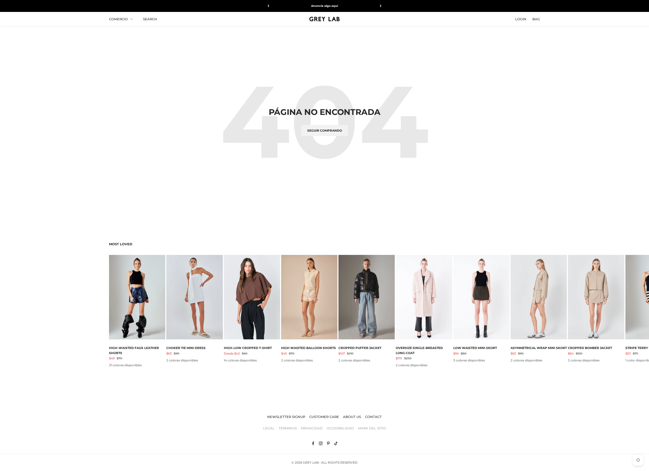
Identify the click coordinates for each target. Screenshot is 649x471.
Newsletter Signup (286, 417)
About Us (352, 417)
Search (150, 19)
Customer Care (324, 417)
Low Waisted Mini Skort (475, 348)
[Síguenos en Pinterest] (328, 443)
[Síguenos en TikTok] (336, 443)
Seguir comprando (324, 130)
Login (520, 19)
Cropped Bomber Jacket (590, 348)
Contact (373, 417)
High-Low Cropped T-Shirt (248, 348)
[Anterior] (268, 6)
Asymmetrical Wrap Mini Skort (539, 348)
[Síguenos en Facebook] (313, 443)
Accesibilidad (340, 428)
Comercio (118, 19)
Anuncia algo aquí (324, 6)
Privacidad (312, 428)
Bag (536, 19)
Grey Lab (311, 462)
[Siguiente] (381, 6)
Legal (269, 428)
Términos (288, 428)
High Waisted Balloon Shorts (308, 348)
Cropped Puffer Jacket (359, 348)
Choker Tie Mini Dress (186, 348)
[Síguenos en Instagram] (320, 443)
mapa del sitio (372, 428)
